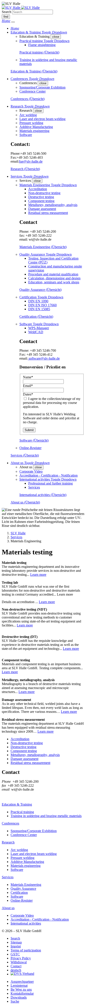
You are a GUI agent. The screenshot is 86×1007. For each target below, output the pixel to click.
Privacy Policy (21, 958)
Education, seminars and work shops (53, 282)
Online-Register (30, 448)
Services (34, 487)
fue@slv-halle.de (31, 161)
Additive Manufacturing (36, 127)
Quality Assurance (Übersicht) (40, 290)
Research (8, 842)
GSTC (15, 954)
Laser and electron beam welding (42, 119)
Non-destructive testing (44, 193)
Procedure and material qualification (53, 274)
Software (25, 135)
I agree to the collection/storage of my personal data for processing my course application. (51, 403)
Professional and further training (50, 483)
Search (6, 12)
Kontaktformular (22, 993)
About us (8, 908)
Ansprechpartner (22, 981)
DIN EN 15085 (39, 309)
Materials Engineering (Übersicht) (43, 247)
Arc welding (28, 115)
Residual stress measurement (48, 213)
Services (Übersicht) (25, 455)
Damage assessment (42, 209)
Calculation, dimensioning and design (54, 278)
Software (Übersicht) (34, 440)
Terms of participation (26, 950)
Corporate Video (31, 471)
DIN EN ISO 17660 (42, 305)
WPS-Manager (38, 328)
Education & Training (17, 804)
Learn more (38, 574)
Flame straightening (42, 45)
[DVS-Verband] (22, 974)
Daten (28, 394)
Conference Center (32, 91)
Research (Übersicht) (25, 169)
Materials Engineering (26, 884)
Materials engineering (34, 131)
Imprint (16, 946)
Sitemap (16, 942)
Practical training (22, 812)
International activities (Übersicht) (42, 495)
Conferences (10, 823)
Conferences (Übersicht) (28, 99)
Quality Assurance (23, 888)
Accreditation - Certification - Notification (48, 475)
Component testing (41, 201)
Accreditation (37, 189)
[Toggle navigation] (13, 22)
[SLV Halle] (21, 7)
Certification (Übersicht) (36, 316)
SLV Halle (18, 533)
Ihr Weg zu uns (21, 989)
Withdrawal (19, 962)
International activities (26, 923)
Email (28, 386)
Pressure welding (31, 123)
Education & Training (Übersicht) (34, 71)
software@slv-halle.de (44, 358)
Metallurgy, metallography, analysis (52, 205)
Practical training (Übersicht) (39, 52)
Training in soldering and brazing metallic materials (46, 816)
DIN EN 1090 (38, 301)
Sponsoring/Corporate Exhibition (42, 87)
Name (28, 377)
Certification (19, 892)
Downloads (19, 997)
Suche (15, 1001)
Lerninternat (19, 985)
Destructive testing (41, 197)
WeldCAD (35, 332)
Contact (16, 966)
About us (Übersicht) (25, 502)
